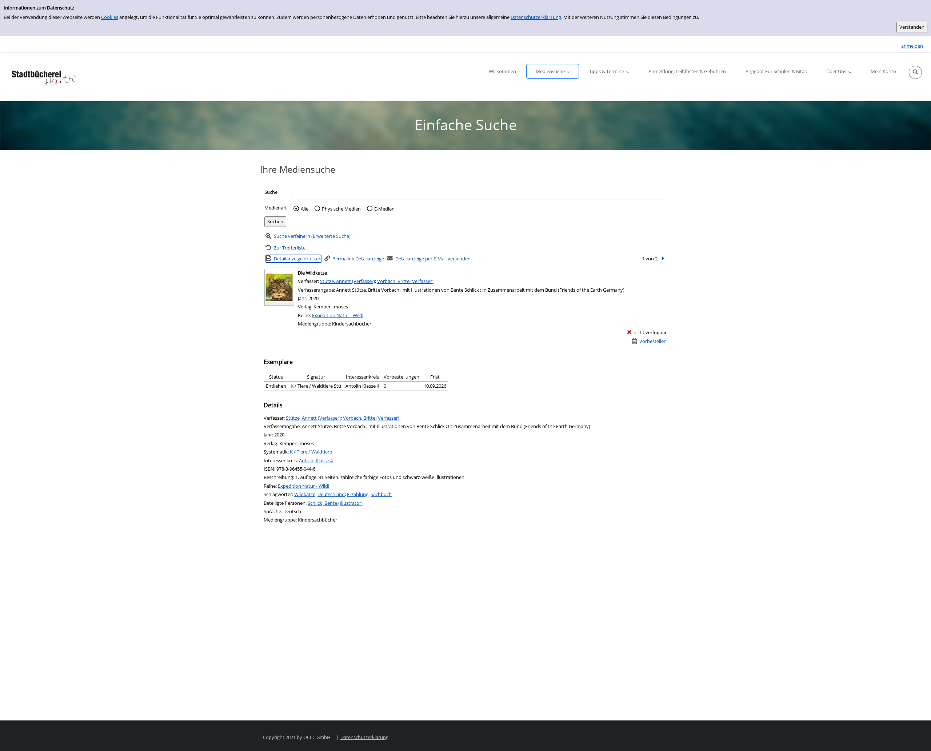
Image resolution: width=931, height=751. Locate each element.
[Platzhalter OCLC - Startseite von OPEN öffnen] (43, 77)
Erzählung (357, 494)
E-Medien (384, 208)
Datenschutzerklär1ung (536, 17)
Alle (304, 208)
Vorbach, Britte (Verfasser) (405, 281)
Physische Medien (341, 208)
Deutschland (331, 494)
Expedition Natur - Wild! (337, 315)
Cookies (109, 17)
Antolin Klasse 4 (316, 460)
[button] (915, 72)
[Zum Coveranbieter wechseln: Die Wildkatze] (279, 287)
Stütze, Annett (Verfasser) (347, 281)
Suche (270, 192)
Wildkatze (304, 494)
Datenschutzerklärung (364, 737)
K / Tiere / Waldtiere (311, 451)
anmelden (912, 46)
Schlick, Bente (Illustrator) (335, 503)
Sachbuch (381, 494)
